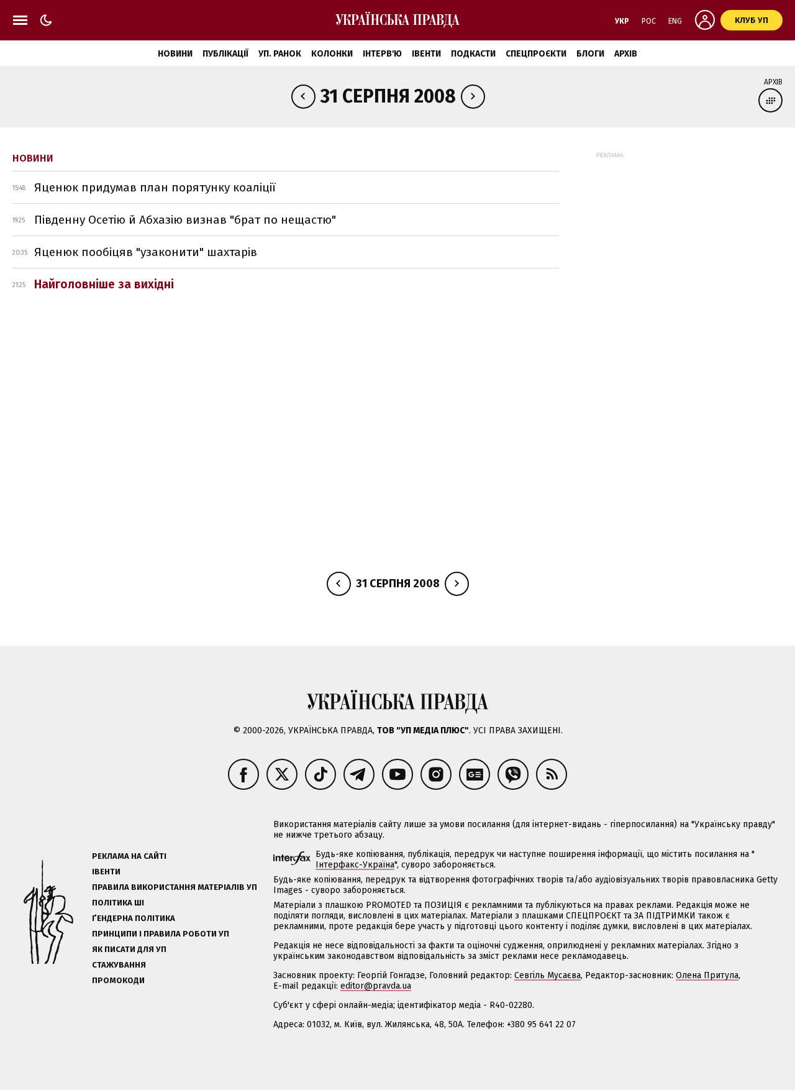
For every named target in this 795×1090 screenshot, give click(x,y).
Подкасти (473, 53)
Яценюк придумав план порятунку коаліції (155, 187)
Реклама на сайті (129, 856)
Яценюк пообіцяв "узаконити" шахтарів (145, 252)
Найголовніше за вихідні (104, 284)
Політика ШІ (118, 902)
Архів (625, 53)
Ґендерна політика (133, 918)
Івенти (426, 53)
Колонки (332, 53)
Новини (175, 53)
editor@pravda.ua (375, 986)
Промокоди (118, 980)
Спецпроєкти (536, 53)
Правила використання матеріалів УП (174, 887)
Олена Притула (707, 975)
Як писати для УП (129, 949)
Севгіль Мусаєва (547, 975)
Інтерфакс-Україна (355, 864)
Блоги (590, 53)
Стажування (119, 964)
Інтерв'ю (382, 53)
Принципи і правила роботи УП (160, 933)
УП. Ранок (279, 53)
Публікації (225, 53)
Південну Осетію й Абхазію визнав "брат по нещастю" (185, 220)
